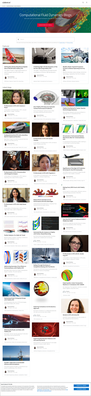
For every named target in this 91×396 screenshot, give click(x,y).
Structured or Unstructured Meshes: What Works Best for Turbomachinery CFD (73, 137)
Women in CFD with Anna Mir (71, 315)
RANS (69, 295)
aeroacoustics (24, 342)
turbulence (38, 319)
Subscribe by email (45, 25)
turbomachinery (10, 278)
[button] (83, 2)
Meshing (71, 180)
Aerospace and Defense (77, 231)
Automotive (9, 147)
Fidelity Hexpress (66, 150)
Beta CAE (13, 147)
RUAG (38, 81)
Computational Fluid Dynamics (46, 81)
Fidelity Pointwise (77, 180)
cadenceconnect (68, 231)
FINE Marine (6, 81)
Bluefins (77, 81)
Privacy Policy (70, 42)
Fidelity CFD (15, 81)
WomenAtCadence (19, 118)
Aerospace (19, 342)
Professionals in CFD (11, 118)
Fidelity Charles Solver (38, 119)
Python (35, 244)
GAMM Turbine (73, 150)
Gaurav (38, 240)
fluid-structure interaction (9, 245)
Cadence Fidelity (40, 244)
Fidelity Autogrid (80, 150)
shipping (64, 81)
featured (11, 81)
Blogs (4, 6)
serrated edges (53, 212)
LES (41, 319)
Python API (46, 244)
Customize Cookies (81, 389)
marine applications (69, 120)
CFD (5, 118)
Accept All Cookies (81, 385)
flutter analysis (18, 245)
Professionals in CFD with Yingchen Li (44, 173)
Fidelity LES (14, 342)
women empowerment (8, 184)
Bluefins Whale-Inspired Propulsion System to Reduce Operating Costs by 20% (74, 68)
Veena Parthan (11, 77)
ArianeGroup (9, 310)
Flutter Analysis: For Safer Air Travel (14, 235)
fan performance (39, 212)
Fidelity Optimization (76, 199)
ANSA (17, 147)
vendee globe (54, 277)
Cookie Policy (62, 42)
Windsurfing (21, 81)
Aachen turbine (16, 278)
